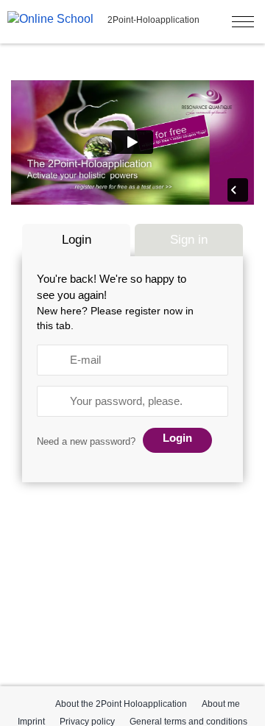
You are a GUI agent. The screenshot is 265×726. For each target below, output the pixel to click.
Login (76, 240)
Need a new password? (86, 441)
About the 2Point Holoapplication (121, 704)
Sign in (189, 240)
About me (221, 704)
